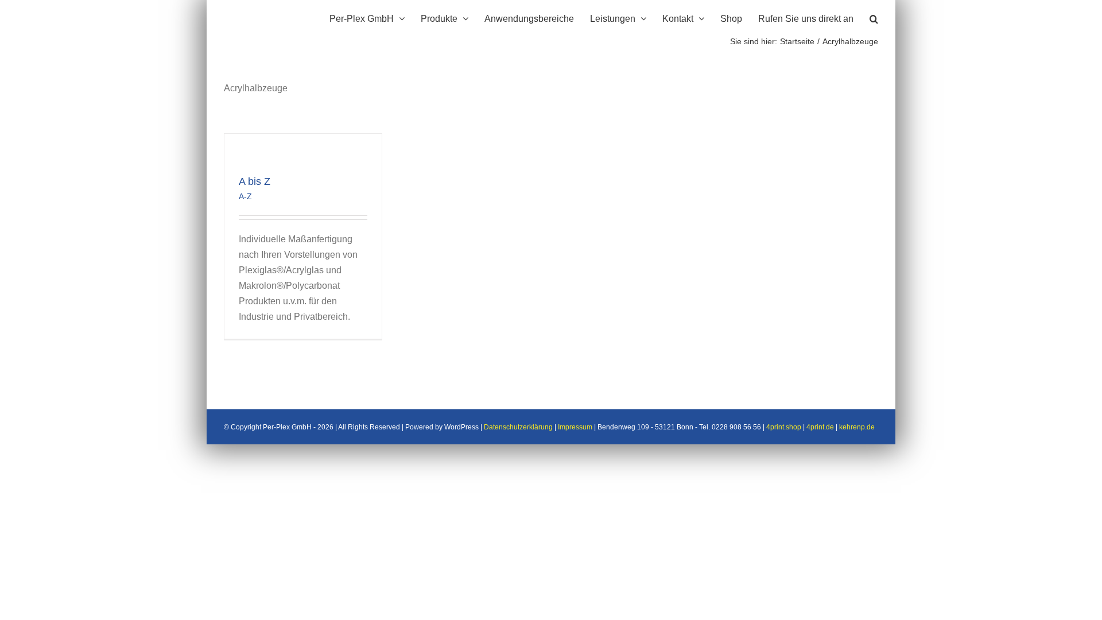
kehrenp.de (857, 427)
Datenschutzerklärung (518, 427)
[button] (874, 17)
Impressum (575, 427)
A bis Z (254, 181)
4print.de (820, 427)
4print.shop (783, 427)
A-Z (245, 196)
